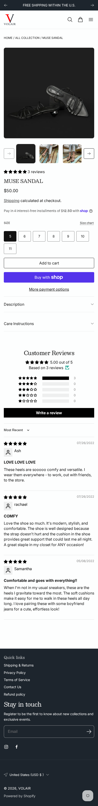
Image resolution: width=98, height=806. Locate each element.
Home (8, 38)
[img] (15, 443)
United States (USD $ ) (27, 775)
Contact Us (12, 687)
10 (82, 236)
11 (10, 249)
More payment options (49, 289)
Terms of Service (17, 680)
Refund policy (14, 694)
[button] (70, 19)
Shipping (12, 200)
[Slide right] (89, 153)
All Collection (27, 38)
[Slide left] (9, 153)
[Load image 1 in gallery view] (25, 153)
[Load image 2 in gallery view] (49, 153)
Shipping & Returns (19, 665)
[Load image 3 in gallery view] (72, 153)
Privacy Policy (15, 673)
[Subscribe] (89, 731)
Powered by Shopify (19, 796)
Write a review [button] (49, 412)
